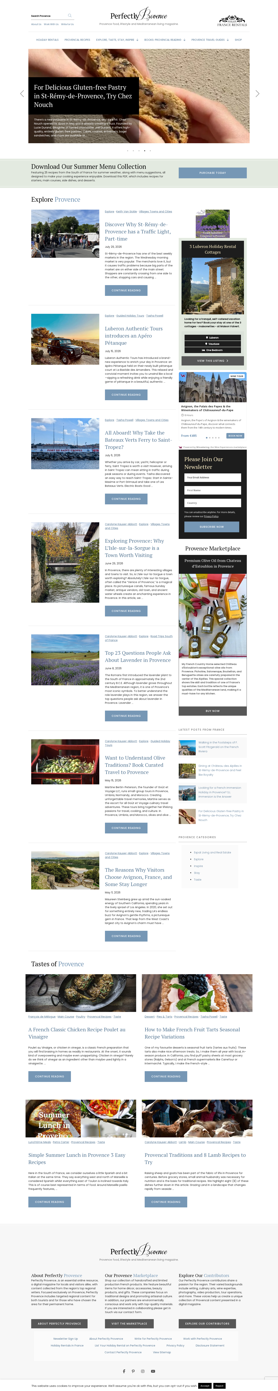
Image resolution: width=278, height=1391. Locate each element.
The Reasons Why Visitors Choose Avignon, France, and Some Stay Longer (138, 877)
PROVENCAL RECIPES (77, 40)
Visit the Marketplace (129, 1324)
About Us (36, 24)
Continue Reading (126, 290)
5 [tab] (150, 151)
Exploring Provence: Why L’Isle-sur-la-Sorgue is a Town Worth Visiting (134, 548)
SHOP (238, 40)
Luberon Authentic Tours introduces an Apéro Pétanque (134, 335)
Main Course (66, 1017)
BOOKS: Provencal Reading (163, 40)
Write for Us (67, 24)
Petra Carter (61, 1142)
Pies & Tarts (164, 1017)
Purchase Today (213, 173)
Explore (109, 211)
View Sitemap (162, 1352)
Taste (197, 880)
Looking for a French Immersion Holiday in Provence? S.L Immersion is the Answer (220, 792)
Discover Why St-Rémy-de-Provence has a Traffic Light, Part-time (138, 231)
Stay (197, 873)
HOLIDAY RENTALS (47, 40)
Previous (22, 91)
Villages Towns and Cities (155, 211)
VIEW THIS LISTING (219, 355)
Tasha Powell (154, 316)
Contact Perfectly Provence (123, 1352)
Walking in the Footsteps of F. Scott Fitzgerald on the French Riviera (219, 747)
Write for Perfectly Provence (153, 1339)
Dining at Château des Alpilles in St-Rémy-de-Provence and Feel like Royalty (220, 770)
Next (256, 91)
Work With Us (51, 24)
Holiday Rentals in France (67, 1345)
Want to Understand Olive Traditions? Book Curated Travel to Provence (135, 765)
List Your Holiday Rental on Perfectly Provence (125, 1345)
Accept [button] (204, 1386)
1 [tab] (128, 151)
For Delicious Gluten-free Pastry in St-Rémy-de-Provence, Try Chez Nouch (221, 815)
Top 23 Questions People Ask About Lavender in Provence (138, 656)
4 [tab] (145, 151)
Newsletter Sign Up (66, 1339)
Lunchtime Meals (39, 1142)
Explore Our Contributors (207, 1324)
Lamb (182, 1142)
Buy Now (213, 713)
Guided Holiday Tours (130, 316)
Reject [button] (219, 1386)
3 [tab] (139, 151)
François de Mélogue (42, 1017)
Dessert (150, 1017)
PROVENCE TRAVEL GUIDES (208, 40)
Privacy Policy (211, 516)
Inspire (198, 866)
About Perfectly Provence (59, 1324)
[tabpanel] (139, 96)
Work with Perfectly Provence (202, 1339)
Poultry (80, 1017)
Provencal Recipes (99, 1017)
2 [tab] (133, 151)
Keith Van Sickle (126, 211)
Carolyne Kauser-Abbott (121, 524)
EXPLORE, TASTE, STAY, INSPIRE (115, 40)
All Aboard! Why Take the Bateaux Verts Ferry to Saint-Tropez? (138, 439)
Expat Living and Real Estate (212, 852)
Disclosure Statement (210, 1345)
